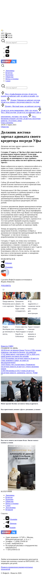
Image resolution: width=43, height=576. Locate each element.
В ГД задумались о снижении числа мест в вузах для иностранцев (34, 307)
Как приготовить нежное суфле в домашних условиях (20, 409)
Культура (9, 497)
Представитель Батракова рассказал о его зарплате (9, 303)
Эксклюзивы (11, 508)
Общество (5, 127)
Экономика (10, 495)
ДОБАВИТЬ (6, 286)
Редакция (9, 510)
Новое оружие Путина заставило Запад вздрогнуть (19, 404)
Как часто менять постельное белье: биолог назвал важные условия (19, 442)
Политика (9, 499)
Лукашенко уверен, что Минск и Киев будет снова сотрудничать (20, 306)
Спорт (8, 505)
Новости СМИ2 (7, 346)
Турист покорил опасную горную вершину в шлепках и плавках (34, 333)
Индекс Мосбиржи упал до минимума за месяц (9, 330)
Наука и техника (12, 503)
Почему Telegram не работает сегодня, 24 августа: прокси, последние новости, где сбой (20, 101)
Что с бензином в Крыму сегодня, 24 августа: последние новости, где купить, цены (21, 119)
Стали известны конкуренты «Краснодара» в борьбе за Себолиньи (21, 331)
